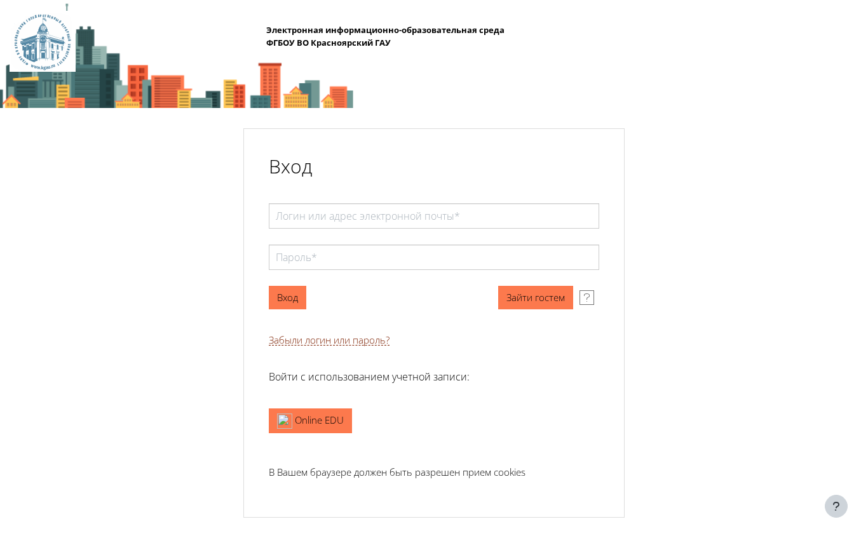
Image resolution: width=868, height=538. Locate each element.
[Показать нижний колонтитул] (836, 506)
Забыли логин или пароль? (329, 340)
